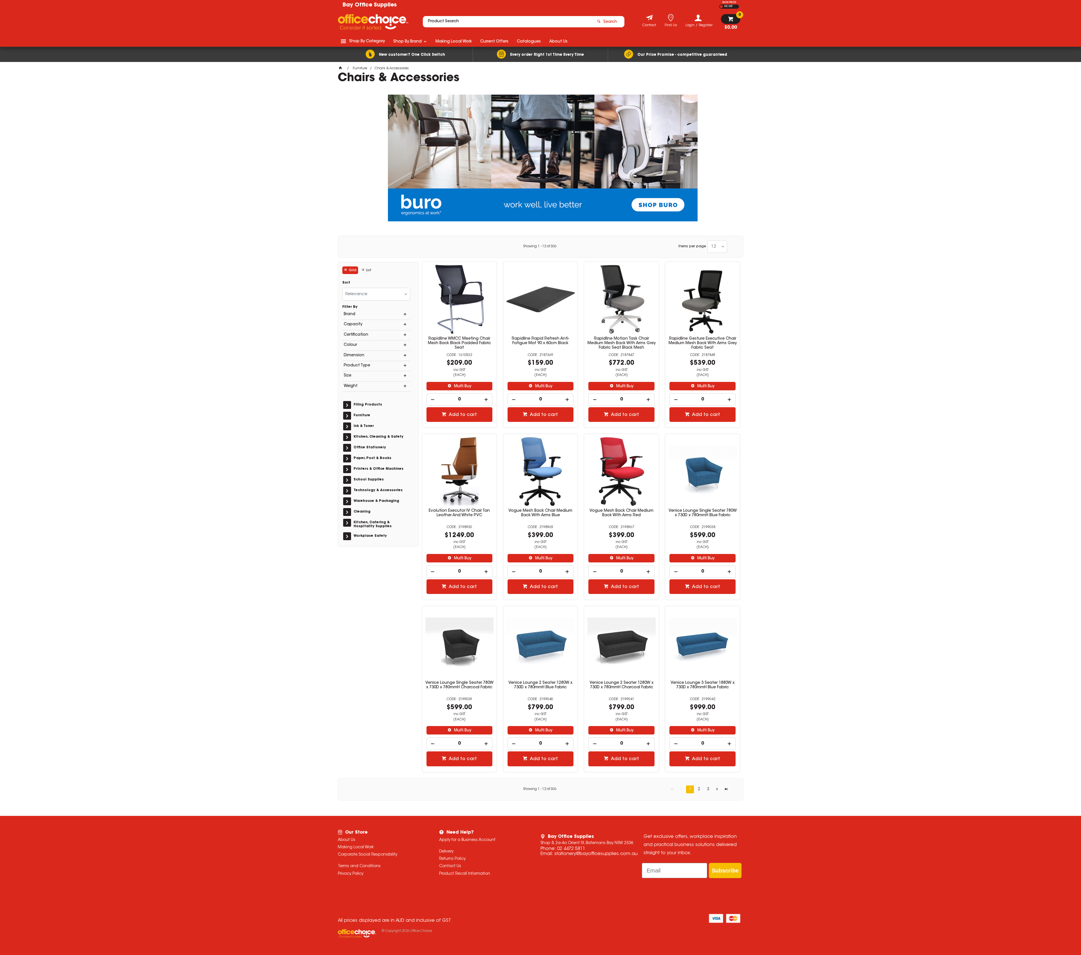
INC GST (728, 6)
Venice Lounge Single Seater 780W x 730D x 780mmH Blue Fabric (703, 513)
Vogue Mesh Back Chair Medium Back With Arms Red (621, 513)
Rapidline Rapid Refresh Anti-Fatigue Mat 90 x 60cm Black (540, 341)
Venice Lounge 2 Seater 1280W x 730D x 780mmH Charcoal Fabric (621, 685)
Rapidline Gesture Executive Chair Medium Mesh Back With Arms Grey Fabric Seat (703, 343)
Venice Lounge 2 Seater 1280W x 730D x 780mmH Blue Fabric (540, 685)
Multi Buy (462, 386)
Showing (540, 246)
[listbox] (717, 246)
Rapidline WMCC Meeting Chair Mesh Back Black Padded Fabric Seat (459, 343)
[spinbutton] (459, 399)
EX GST (721, 6)
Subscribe (725, 870)
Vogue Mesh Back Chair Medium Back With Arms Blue (540, 513)
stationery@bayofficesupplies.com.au (596, 854)
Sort (346, 282)
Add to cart (462, 415)
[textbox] (507, 21)
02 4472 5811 (571, 849)
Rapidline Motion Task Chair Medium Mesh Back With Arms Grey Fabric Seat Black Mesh (622, 343)
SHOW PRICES (729, 2)
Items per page (692, 246)
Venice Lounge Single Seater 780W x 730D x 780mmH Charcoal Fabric (459, 685)
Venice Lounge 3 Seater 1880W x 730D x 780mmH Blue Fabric (702, 685)
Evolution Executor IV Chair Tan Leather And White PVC (459, 513)
